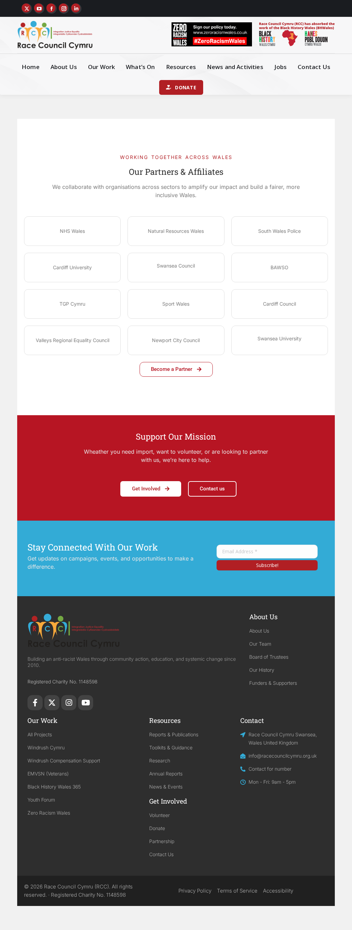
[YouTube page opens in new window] (39, 8)
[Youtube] (85, 702)
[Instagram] (68, 702)
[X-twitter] (51, 702)
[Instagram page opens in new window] (64, 8)
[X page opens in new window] (27, 8)
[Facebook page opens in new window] (51, 8)
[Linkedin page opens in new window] (76, 8)
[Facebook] (35, 702)
